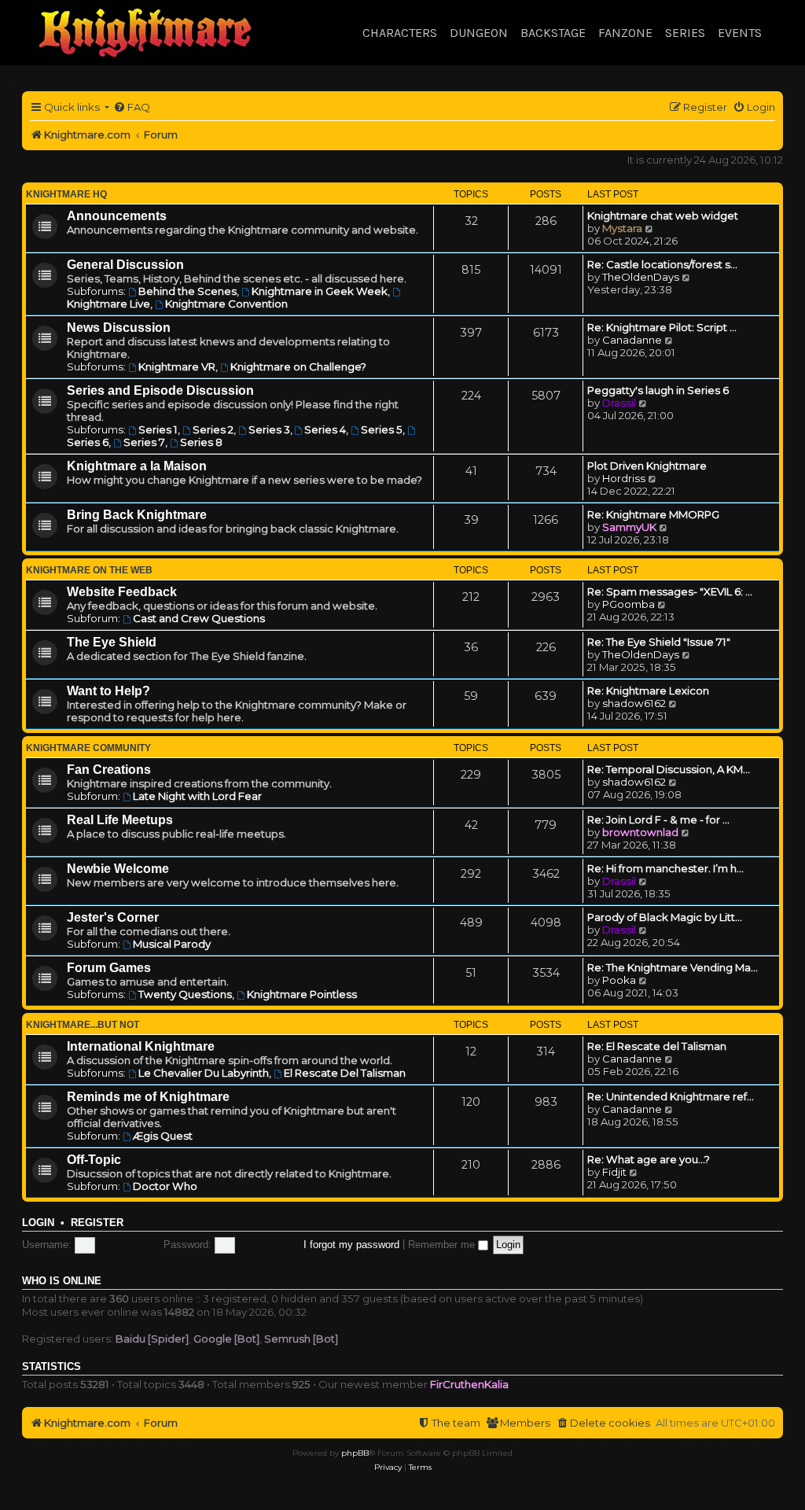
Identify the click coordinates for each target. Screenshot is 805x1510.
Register (97, 1222)
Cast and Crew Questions (199, 618)
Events (740, 32)
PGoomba (628, 604)
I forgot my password (351, 1244)
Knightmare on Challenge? (298, 366)
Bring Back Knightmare (137, 514)
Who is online (61, 1281)
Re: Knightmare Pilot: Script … (662, 327)
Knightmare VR (176, 366)
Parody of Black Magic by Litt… (664, 917)
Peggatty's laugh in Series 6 (658, 390)
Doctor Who (165, 1186)
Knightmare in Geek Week (320, 291)
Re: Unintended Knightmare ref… (670, 1096)
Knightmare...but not (82, 1024)
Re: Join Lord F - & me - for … (658, 819)
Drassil (619, 402)
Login (38, 1222)
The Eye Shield (111, 642)
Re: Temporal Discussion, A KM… (668, 769)
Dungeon (479, 32)
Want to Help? (108, 691)
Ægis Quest (163, 1135)
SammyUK (629, 527)
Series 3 (269, 429)
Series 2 (213, 429)
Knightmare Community (88, 747)
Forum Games (109, 967)
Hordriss (623, 478)
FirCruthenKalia (469, 1384)
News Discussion (119, 327)
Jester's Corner (113, 917)
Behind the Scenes (187, 291)
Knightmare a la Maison (137, 466)
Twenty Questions (185, 994)
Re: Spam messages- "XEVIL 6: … (669, 591)
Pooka (619, 980)
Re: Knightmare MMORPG (653, 514)
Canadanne (632, 339)
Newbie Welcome (118, 868)
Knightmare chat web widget (662, 215)
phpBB (355, 1453)
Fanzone (625, 32)
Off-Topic (94, 1159)
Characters (399, 32)
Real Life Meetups (120, 820)
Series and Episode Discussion (160, 390)
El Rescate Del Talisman (345, 1072)
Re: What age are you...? (648, 1159)
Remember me (443, 1244)
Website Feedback (122, 591)
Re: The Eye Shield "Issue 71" (658, 641)
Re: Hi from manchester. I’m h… (665, 868)
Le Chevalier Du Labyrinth (203, 1072)
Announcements (117, 216)
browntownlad (640, 832)
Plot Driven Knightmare (647, 465)
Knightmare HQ (66, 194)
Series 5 (381, 429)
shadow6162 (634, 703)
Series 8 (201, 442)
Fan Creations (109, 769)
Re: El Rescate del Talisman (656, 1046)
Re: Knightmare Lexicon (648, 690)
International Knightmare (141, 1046)
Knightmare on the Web (89, 570)
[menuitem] (131, 107)
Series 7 (144, 442)
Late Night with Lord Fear (197, 796)
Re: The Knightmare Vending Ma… (672, 967)
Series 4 (325, 429)
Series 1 (158, 429)
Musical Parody (172, 943)
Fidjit (614, 1172)
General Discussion (125, 264)
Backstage (553, 32)
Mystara (622, 228)
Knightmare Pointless (302, 994)
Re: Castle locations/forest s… (662, 264)
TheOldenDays (640, 277)
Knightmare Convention (226, 303)
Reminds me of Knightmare (148, 1096)
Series (685, 32)
